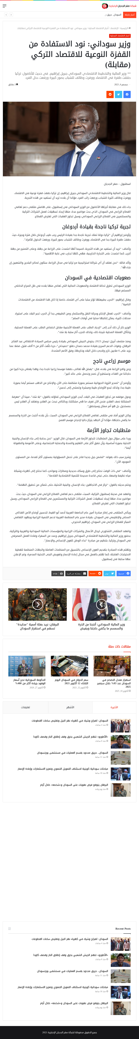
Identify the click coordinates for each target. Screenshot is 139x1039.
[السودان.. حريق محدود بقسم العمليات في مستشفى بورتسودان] (121, 758)
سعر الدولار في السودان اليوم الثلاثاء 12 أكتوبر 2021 (71, 682)
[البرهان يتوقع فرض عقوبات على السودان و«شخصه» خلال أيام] (121, 790)
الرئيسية (124, 28)
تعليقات (25, 707)
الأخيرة (114, 707)
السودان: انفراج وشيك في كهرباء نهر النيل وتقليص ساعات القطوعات (70, 720)
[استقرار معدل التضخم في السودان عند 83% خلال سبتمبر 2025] (112, 666)
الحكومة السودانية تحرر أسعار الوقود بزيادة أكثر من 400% (29, 682)
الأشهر (70, 707)
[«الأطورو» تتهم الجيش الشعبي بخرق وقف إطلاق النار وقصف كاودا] (121, 742)
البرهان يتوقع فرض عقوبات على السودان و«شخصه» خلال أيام (74, 784)
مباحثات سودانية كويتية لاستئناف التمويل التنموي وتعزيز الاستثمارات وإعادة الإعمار (63, 768)
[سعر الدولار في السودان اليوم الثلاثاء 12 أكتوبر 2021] (69, 666)
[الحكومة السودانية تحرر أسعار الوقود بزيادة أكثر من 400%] (26, 666)
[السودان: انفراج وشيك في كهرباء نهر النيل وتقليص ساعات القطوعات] (121, 726)
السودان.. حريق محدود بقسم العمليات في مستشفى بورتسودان (90, 14)
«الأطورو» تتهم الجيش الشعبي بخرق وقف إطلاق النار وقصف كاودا (70, 736)
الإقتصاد (114, 28)
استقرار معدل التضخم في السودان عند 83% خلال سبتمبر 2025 (114, 683)
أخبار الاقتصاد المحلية (98, 28)
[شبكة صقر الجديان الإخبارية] (119, 6)
